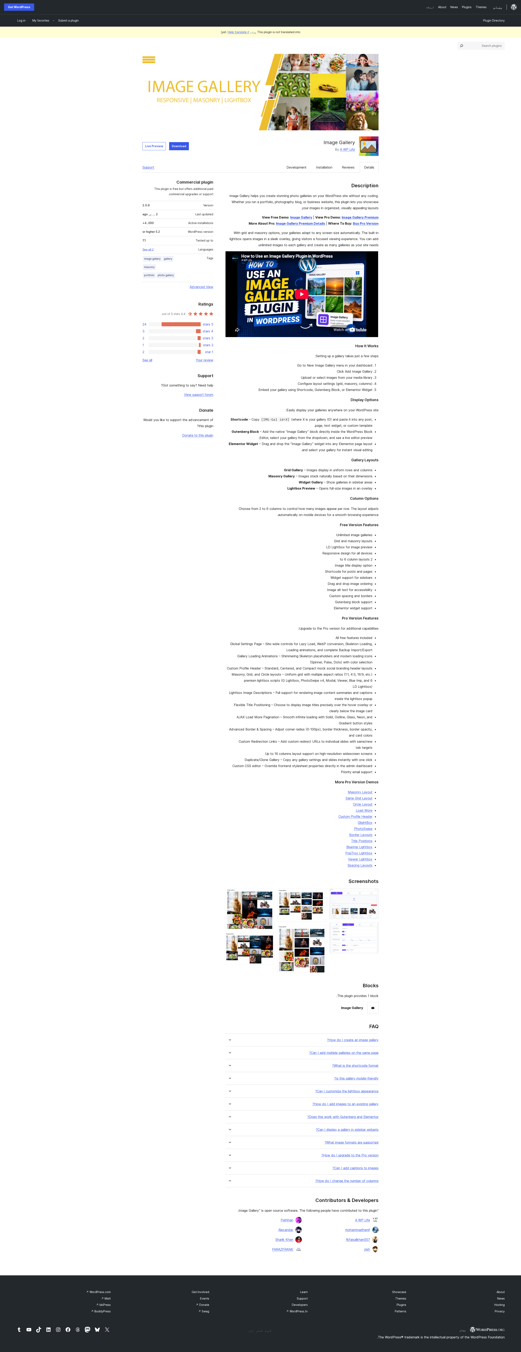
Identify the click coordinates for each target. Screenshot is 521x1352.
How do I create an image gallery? (353, 1040)
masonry (149, 267)
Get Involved (200, 1292)
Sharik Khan (284, 1240)
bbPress (103, 1304)
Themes (400, 1298)
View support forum (198, 395)
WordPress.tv (297, 1311)
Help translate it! (235, 32)
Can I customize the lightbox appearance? (347, 1091)
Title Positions (361, 841)
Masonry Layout (360, 792)
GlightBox (365, 823)
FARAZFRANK (282, 1249)
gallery (168, 258)
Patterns (400, 1311)
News (501, 1298)
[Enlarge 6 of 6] (269, 938)
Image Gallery (301, 217)
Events (204, 1298)
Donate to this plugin (197, 435)
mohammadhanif (357, 1230)
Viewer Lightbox (360, 859)
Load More (364, 810)
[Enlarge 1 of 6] (373, 894)
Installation (324, 167)
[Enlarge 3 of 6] (321, 894)
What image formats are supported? (352, 1142)
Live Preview (154, 146)
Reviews (348, 167)
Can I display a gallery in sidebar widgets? (347, 1130)
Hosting (499, 1304)
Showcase (399, 1292)
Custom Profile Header (355, 816)
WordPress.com (98, 1292)
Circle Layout (362, 804)
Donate (202, 1304)
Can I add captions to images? (356, 1168)
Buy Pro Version (366, 223)
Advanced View (201, 287)
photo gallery (166, 275)
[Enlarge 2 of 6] (373, 928)
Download (179, 146)
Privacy (500, 1311)
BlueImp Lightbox (359, 847)
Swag (203, 1311)
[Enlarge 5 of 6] (269, 894)
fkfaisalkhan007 (358, 1240)
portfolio (149, 275)
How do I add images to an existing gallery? (345, 1104)
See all (147, 360)
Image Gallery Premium (360, 217)
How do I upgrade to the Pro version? (350, 1155)
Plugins (401, 1304)
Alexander (285, 1230)
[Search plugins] (462, 46)
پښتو (462, 1330)
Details (369, 167)
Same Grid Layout (359, 798)
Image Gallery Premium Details (300, 223)
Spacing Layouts (360, 865)
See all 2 (148, 249)
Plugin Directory (494, 20)
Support (148, 167)
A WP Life (347, 149)
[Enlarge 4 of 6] (321, 931)
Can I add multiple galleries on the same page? (344, 1053)
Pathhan (287, 1220)
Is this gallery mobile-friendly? (356, 1078)
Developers (300, 1304)
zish (367, 1249)
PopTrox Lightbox (358, 853)
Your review (204, 360)
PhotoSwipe (363, 829)
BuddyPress (101, 1311)
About (501, 1292)
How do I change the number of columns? (347, 1181)
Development (296, 167)
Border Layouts (360, 835)
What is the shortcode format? (355, 1066)
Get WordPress (19, 7)
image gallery (152, 258)
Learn (304, 1292)
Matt (106, 1298)
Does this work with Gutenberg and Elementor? (343, 1117)
